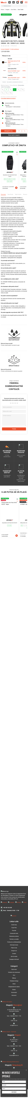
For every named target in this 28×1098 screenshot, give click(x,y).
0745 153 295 (14, 1020)
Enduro (14, 989)
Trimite (14, 429)
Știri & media (14, 956)
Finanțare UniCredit (14, 959)
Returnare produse (14, 936)
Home (2, 9)
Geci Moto (13, 9)
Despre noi (14, 950)
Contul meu (14, 924)
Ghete (14, 983)
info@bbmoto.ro (14, 1025)
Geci (14, 975)
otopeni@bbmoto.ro (14, 1055)
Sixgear (7, 9)
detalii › (24, 62)
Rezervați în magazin (14, 135)
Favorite (14, 930)
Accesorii (14, 995)
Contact (14, 953)
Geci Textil (20, 9)
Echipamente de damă (14, 986)
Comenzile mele (14, 933)
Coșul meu (14, 927)
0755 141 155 (14, 1050)
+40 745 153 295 (7, 907)
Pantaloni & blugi (14, 981)
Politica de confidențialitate (14, 942)
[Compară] (24, 130)
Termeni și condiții (14, 939)
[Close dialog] (26, 1070)
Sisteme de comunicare (14, 972)
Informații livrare (14, 945)
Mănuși (14, 978)
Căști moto (14, 969)
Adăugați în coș (8, 131)
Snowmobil (14, 992)
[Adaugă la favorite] (19, 130)
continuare (13, 1092)
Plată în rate (14, 947)
